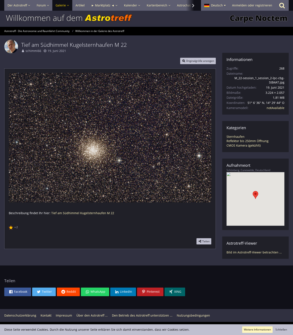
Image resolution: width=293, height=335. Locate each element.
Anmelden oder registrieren (252, 5)
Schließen (281, 329)
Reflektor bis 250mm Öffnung (248, 141)
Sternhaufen (236, 137)
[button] (215, 5)
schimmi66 (33, 51)
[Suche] (282, 5)
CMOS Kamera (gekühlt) (244, 145)
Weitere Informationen (257, 329)
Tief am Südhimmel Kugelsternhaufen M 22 (82, 213)
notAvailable (275, 108)
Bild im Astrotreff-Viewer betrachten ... (254, 252)
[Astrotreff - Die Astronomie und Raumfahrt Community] (146, 19)
